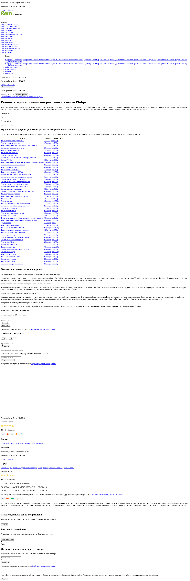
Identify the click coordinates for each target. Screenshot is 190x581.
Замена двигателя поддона (11, 189)
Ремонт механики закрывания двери (15, 230)
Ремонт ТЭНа (6, 199)
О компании (10, 71)
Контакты (9, 73)
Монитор (103, 60)
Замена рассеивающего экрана (13, 213)
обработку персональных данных (43, 329)
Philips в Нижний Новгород (11, 34)
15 (47, 223)
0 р (54, 223)
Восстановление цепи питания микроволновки (19, 220)
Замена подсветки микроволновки (14, 186)
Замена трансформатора (10, 143)
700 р (55, 143)
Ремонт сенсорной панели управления (15, 203)
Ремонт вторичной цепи (33, 97)
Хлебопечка (17, 60)
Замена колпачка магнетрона (12, 240)
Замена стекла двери (9, 155)
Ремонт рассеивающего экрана (12, 141)
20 (47, 252)
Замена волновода (8, 252)
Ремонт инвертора (8, 247)
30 (47, 148)
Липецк (45, 468)
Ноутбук (135, 60)
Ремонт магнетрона (8, 211)
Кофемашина (44, 60)
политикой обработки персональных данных (106, 494)
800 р (55, 145)
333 (48, 196)
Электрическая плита (165, 60)
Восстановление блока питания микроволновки (19, 145)
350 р (55, 186)
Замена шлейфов (7, 242)
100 (48, 158)
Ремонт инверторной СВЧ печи (13, 172)
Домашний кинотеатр (123, 60)
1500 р (55, 184)
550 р (55, 196)
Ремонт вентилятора (8, 254)
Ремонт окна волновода (10, 150)
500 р (55, 153)
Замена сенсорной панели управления (15, 206)
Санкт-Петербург (30, 468)
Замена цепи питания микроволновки (15, 182)
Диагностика (6, 223)
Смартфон (9, 60)
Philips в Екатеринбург (9, 26)
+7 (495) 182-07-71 (8, 10)
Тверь (71, 468)
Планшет (142, 60)
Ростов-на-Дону (7, 468)
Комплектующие (11, 67)
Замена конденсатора (9, 208)
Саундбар (177, 60)
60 (47, 165)
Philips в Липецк (7, 32)
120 (48, 141)
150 (48, 160)
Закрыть (4, 579)
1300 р (55, 172)
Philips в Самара (7, 42)
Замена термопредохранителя (12, 264)
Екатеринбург (18, 468)
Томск (40, 468)
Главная (4, 97)
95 (47, 206)
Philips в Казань (7, 36)
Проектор (87, 60)
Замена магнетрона (8, 215)
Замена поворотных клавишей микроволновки (19, 191)
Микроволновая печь (31, 60)
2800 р (55, 247)
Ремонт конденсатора (9, 167)
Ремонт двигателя (8, 261)
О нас (3, 443)
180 (48, 189)
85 (47, 191)
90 (47, 213)
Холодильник (151, 60)
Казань (66, 468)
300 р (55, 240)
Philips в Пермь (6, 40)
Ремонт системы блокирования (13, 232)
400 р (55, 165)
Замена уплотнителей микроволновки (15, 237)
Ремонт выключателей (9, 153)
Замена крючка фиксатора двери (13, 179)
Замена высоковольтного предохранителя (16, 177)
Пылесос (68, 60)
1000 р (55, 155)
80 (47, 153)
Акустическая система (13, 62)
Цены (33, 443)
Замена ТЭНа (6, 160)
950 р (55, 170)
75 (47, 184)
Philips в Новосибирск (9, 50)
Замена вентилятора (9, 244)
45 (47, 143)
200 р (55, 215)
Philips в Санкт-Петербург (10, 28)
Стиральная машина (57, 60)
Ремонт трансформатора (10, 225)
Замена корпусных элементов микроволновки (18, 158)
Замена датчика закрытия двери (13, 148)
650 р (55, 211)
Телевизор (95, 60)
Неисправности (11, 69)
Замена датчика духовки (10, 235)
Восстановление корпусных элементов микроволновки (22, 218)
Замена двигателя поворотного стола (15, 249)
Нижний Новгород (56, 468)
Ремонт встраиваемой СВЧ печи (13, 228)
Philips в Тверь (6, 38)
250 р (55, 148)
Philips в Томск (6, 30)
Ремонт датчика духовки (10, 194)
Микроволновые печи (15, 97)
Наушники (111, 60)
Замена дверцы (7, 201)
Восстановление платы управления (14, 196)
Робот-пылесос (77, 60)
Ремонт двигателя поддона (11, 257)
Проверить (5, 346)
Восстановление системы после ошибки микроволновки (22, 162)
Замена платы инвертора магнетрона (15, 184)
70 (47, 162)
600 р (55, 141)
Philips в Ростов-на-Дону (10, 24)
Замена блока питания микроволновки (16, 174)
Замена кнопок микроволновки (13, 165)
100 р (55, 213)
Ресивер (184, 60)
